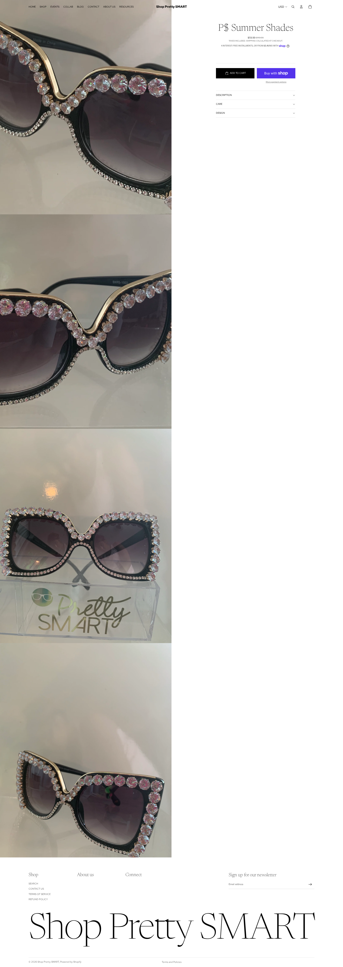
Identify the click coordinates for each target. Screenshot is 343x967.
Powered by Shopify (70, 961)
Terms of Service (40, 894)
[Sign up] (310, 884)
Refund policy (38, 899)
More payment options (276, 82)
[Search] (293, 6)
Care (219, 104)
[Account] (301, 6)
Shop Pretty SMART (48, 961)
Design (220, 113)
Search (33, 883)
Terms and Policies (171, 962)
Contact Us (36, 888)
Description (224, 95)
